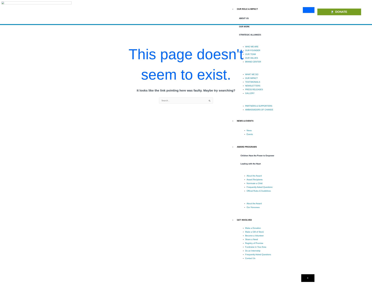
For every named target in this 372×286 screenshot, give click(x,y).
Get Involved (244, 220)
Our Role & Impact (247, 9)
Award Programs (247, 147)
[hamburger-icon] (308, 10)
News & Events (245, 121)
